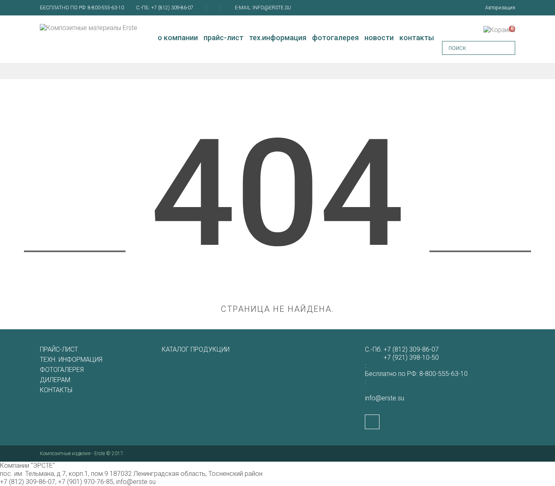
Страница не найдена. (277, 309)
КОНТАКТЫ (56, 390)
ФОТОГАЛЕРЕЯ (62, 370)
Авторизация (500, 8)
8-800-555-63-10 (106, 8)
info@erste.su (272, 8)
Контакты (416, 37)
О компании (178, 37)
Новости (379, 37)
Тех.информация (277, 37)
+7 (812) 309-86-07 (172, 8)
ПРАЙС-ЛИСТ (59, 349)
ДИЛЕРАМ (55, 380)
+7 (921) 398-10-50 (411, 357)
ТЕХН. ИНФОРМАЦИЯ (71, 359)
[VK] (372, 422)
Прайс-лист (223, 37)
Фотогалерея (335, 37)
